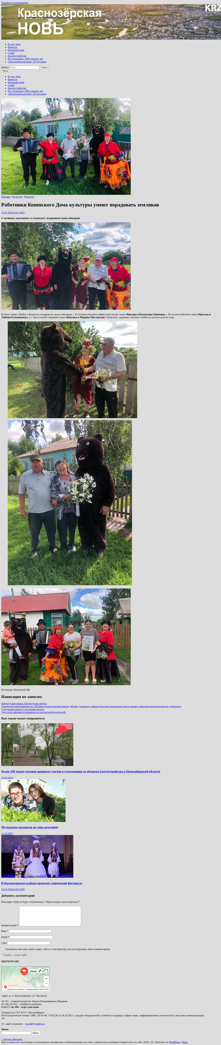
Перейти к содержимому (15, 2)
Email (5, 937)
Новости (12, 47)
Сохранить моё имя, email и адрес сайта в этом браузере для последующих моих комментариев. (57, 949)
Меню (5, 71)
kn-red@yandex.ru (35, 1023)
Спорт (11, 53)
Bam (184, 1042)
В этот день (14, 44)
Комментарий (9, 925)
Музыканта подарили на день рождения (29, 827)
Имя (4, 931)
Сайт (4, 943)
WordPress (174, 1042)
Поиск (5, 1029)
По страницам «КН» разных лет (25, 58)
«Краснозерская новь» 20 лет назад (27, 61)
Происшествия (16, 50)
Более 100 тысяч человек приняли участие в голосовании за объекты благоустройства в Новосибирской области (80, 771)
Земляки (6, 196)
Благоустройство (17, 56)
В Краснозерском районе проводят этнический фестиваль (41, 883)
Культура (17, 196)
